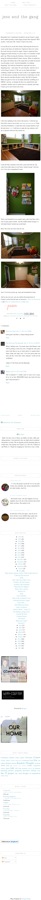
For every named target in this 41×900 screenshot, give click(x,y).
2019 (19, 541)
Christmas (28, 757)
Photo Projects (30, 5)
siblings (33, 770)
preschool (26, 770)
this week (18, 773)
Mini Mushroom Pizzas (21, 605)
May (20, 628)
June (20, 625)
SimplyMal (6, 815)
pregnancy (18, 770)
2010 (19, 641)
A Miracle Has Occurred (21, 575)
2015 (19, 550)
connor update (5, 768)
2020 (19, 539)
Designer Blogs (26, 899)
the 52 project (7, 773)
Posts (5, 858)
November (20, 562)
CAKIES (5, 803)
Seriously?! (21, 623)
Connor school (5, 760)
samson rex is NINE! (11, 810)
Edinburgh (25, 760)
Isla (35, 760)
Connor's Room (16, 316)
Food (31, 760)
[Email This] (25, 314)
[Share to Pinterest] (33, 314)
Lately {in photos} (21, 607)
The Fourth (21, 618)
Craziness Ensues (22, 616)
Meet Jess (26, 2)
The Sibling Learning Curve (21, 612)
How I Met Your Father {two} (22, 580)
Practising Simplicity (9, 796)
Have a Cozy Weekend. (13, 792)
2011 (19, 639)
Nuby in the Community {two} (21, 598)
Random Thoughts (25, 762)
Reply (7, 338)
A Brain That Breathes (12, 798)
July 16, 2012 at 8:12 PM (18, 371)
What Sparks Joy (10, 816)
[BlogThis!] (27, 314)
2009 (19, 643)
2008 (19, 646)
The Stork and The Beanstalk (14, 343)
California (4, 757)
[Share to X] (29, 314)
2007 (19, 648)
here (10, 128)
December (20, 559)
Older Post (5, 415)
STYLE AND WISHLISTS (12, 804)
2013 (19, 555)
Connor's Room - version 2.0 (21, 609)
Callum (11, 757)
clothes (29, 765)
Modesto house (31, 316)
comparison (36, 765)
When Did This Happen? (21, 587)
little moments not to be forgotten (29, 768)
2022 (19, 537)
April (20, 630)
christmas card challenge (19, 765)
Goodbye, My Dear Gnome (21, 582)
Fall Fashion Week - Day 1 (20, 510)
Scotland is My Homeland (21, 584)
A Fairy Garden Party (18, 495)
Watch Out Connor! (21, 621)
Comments (6, 862)
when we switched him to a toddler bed (16, 302)
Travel (3, 765)
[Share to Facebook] (31, 314)
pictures (11, 770)
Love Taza (6, 809)
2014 (19, 553)
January (20, 637)
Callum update (19, 758)
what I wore (4, 776)
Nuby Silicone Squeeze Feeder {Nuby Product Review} (21, 573)
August (20, 569)
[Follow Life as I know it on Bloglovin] (10, 842)
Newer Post (35, 415)
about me (9, 765)
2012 (19, 557)
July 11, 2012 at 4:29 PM (23, 331)
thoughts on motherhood (31, 773)
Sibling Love (21, 591)
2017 (19, 546)
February (20, 634)
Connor (36, 757)
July (20, 571)
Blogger (24, 708)
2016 (19, 548)
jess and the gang (20, 16)
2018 (19, 544)
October (20, 564)
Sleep (21, 594)
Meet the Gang (11, 5)
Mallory (8, 371)
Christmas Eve (15, 480)
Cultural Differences (16, 760)
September (20, 566)
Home (13, 2)
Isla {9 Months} (21, 596)
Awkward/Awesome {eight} (21, 600)
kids (12, 768)
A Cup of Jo (6, 790)
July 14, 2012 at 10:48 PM (32, 343)
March (20, 632)
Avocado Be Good (21, 614)
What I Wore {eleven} (21, 589)
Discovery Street (11, 331)
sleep (38, 771)
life (16, 768)
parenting (4, 770)
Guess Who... (22, 603)
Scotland (37, 763)
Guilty (21, 578)
